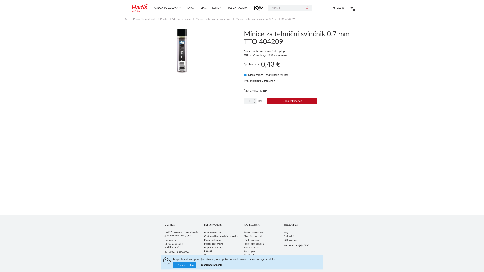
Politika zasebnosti (213, 243)
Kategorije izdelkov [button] (166, 7)
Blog (204, 7)
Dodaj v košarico (292, 101)
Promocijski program (254, 243)
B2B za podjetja (237, 7)
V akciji (191, 7)
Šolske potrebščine (253, 232)
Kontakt (217, 7)
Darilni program (252, 239)
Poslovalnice (290, 236)
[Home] (126, 19)
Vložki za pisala (181, 19)
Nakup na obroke (212, 232)
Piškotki (208, 251)
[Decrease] (254, 102)
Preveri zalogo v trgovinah (260, 81)
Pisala (163, 19)
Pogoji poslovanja (212, 239)
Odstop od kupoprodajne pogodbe (221, 236)
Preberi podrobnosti (211, 265)
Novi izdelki (249, 255)
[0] (351, 8)
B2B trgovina (290, 239)
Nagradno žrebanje (213, 247)
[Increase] (254, 99)
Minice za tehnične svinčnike (213, 19)
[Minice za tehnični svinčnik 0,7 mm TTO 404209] (182, 51)
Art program (250, 251)
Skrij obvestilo (185, 265)
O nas (207, 255)
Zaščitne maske (251, 247)
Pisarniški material (144, 19)
